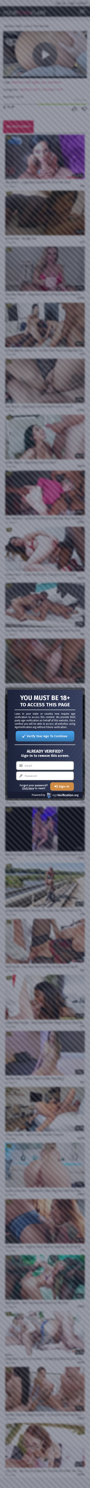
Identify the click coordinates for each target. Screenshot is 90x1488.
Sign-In (64, 786)
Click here (28, 788)
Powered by (38, 795)
